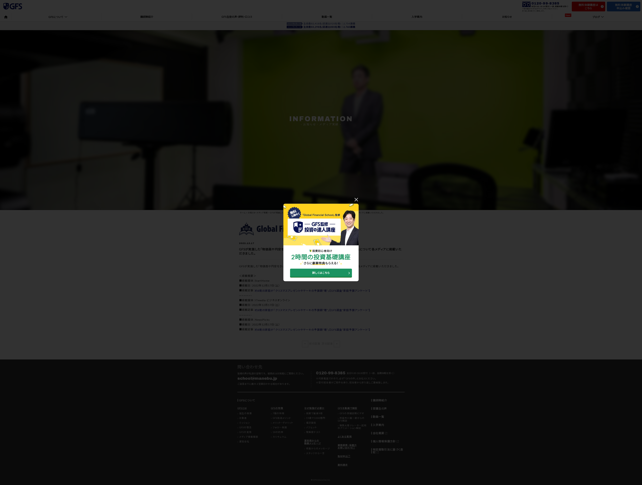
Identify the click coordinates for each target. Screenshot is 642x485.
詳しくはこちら (321, 272)
